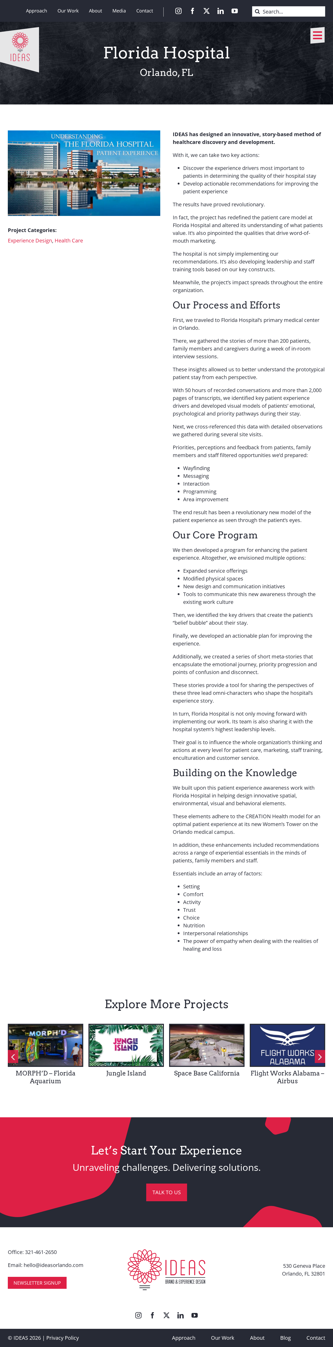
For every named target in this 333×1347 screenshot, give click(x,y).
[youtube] (235, 11)
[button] (13, 1056)
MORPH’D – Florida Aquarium (45, 1077)
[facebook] (192, 11)
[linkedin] (220, 11)
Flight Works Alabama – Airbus (287, 1077)
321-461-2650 (41, 1252)
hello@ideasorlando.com (54, 1265)
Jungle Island (126, 1073)
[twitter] (206, 11)
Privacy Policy (62, 1337)
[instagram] (178, 11)
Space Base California (207, 1073)
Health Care (69, 240)
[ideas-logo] (19, 29)
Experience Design (30, 240)
